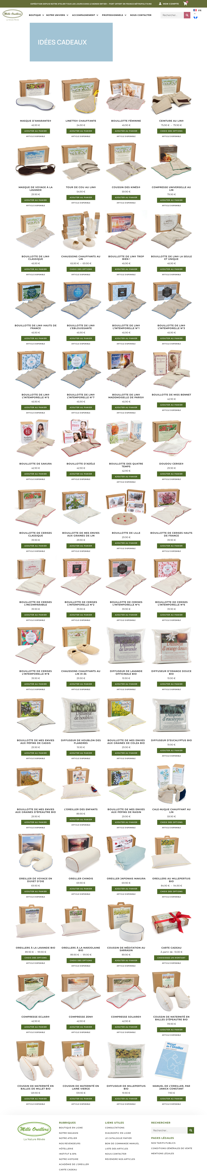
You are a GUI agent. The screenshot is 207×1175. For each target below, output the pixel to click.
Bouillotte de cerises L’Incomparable (35, 603)
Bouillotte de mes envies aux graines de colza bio (126, 742)
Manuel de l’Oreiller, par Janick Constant (171, 1087)
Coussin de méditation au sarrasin (126, 949)
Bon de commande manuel (122, 1143)
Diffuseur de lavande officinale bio (126, 672)
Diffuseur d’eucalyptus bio (171, 740)
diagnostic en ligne (118, 1133)
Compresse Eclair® (36, 1016)
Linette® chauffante (81, 120)
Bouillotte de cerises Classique (35, 534)
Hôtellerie (66, 1148)
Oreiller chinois (81, 878)
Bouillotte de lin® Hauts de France (36, 327)
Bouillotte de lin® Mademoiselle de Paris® (126, 396)
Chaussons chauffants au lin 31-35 (80, 672)
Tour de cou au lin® (81, 187)
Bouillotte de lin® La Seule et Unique (171, 258)
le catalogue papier (118, 1138)
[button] (37, 15)
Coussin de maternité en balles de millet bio (35, 1087)
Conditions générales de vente (171, 1148)
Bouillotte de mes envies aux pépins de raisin (126, 811)
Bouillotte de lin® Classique (35, 258)
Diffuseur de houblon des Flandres (81, 742)
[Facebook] (196, 17)
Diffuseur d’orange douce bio (171, 672)
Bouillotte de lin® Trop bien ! (126, 258)
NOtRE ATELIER (68, 1138)
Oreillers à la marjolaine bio (81, 949)
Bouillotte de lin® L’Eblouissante (81, 327)
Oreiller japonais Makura (126, 878)
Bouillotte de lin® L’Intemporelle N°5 (35, 396)
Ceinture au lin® (171, 120)
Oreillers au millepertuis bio (171, 880)
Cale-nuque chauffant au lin (171, 811)
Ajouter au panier (35, 131)
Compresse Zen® (81, 1016)
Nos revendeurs (69, 1143)
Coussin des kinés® (126, 187)
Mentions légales (162, 1153)
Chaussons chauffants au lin (80, 258)
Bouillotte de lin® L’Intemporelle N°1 (126, 327)
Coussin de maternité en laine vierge (81, 1087)
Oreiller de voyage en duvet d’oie (35, 880)
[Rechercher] (187, 15)
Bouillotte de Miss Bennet (171, 394)
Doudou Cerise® (171, 463)
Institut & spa (67, 1154)
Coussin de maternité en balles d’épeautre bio (171, 1018)
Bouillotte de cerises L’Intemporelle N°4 (126, 603)
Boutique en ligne (71, 1127)
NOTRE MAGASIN (68, 1133)
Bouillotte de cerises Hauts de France (171, 534)
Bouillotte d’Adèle (81, 463)
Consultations (114, 1127)
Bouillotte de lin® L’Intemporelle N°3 (171, 327)
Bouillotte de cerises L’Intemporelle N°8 (35, 672)
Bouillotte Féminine (126, 120)
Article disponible (35, 136)
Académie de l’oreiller (74, 1164)
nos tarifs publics (163, 1143)
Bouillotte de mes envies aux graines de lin (81, 534)
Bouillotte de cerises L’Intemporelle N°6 (171, 603)
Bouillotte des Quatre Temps (126, 465)
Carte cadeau (68, 1169)
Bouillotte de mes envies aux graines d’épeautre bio (35, 811)
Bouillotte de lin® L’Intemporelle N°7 (81, 396)
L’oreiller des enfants (81, 809)
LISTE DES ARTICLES (116, 1148)
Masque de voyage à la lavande (36, 188)
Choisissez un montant (171, 958)
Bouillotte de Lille (126, 532)
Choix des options (171, 131)
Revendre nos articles (120, 1159)
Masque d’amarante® (35, 120)
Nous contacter (115, 1154)
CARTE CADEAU (171, 947)
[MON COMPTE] (160, 3)
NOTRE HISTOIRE (68, 1159)
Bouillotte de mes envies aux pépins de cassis (35, 742)
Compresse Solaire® (126, 1016)
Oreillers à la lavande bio (35, 947)
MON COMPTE (171, 4)
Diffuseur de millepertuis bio (126, 1087)
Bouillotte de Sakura (35, 463)
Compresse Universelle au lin (171, 188)
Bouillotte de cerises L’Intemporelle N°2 (81, 603)
